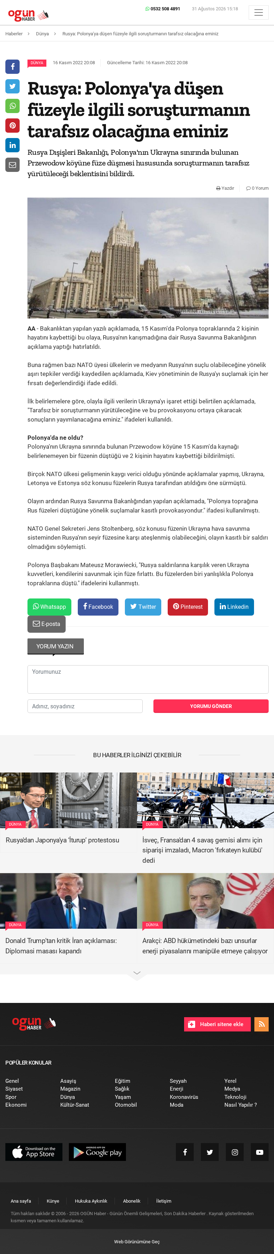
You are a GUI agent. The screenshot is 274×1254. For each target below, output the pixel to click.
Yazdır (227, 188)
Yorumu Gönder (211, 706)
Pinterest (191, 606)
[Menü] (259, 12)
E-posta (50, 624)
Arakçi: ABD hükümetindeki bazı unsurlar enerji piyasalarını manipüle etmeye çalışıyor (205, 946)
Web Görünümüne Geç (137, 1241)
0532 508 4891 (164, 8)
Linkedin (237, 606)
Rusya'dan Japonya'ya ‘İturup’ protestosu (62, 840)
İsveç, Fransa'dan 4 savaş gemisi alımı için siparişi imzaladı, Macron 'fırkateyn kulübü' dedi (202, 850)
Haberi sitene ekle (221, 1024)
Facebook (100, 606)
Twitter (146, 606)
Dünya (37, 63)
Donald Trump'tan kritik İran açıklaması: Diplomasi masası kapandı (61, 946)
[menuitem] (27, 1081)
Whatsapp (52, 606)
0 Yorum (260, 188)
